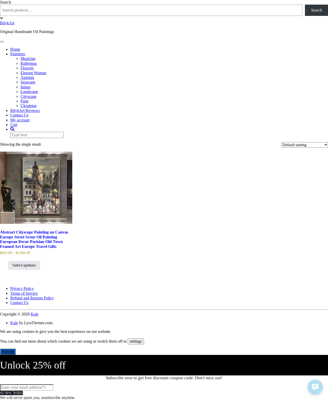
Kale (34, 314)
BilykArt (7, 23)
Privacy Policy (22, 288)
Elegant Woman (33, 73)
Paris (24, 101)
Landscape (29, 91)
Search (5, 2)
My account (19, 120)
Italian (25, 87)
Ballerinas (28, 63)
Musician (27, 58)
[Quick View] (5, 265)
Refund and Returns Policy (32, 298)
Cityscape (28, 96)
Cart (13, 124)
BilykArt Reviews (25, 110)
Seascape (27, 82)
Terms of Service (24, 293)
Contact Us (19, 115)
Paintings (17, 54)
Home (15, 49)
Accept (8, 351)
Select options (24, 265)
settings (136, 341)
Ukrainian (28, 105)
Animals (27, 77)
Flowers (27, 68)
